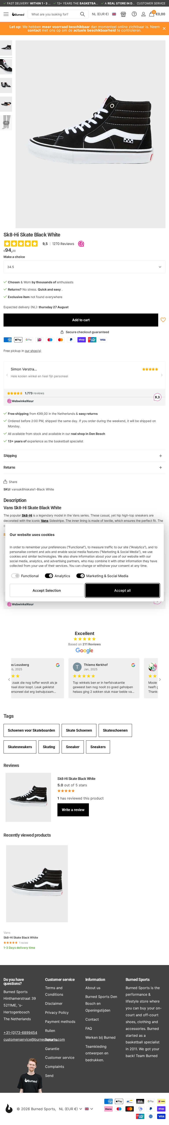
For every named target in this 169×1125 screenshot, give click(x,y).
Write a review (73, 810)
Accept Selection (47, 590)
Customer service (60, 979)
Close (164, 28)
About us (92, 988)
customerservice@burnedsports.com (34, 1039)
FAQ (88, 1028)
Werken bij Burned (100, 1037)
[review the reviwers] (48, 665)
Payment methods (60, 1021)
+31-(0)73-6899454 (20, 1032)
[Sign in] (143, 14)
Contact (92, 1019)
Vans (44, 520)
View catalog (6, 14)
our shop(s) (33, 351)
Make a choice (14, 257)
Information (95, 979)
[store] (123, 14)
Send (49, 1075)
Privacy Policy (57, 1012)
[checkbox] (25, 575)
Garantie (52, 1048)
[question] (134, 14)
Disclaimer (53, 1003)
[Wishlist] (162, 320)
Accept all (122, 590)
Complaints (54, 1066)
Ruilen (50, 1030)
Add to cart (81, 320)
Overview (149, 534)
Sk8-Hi (27, 515)
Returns (51, 1039)
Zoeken (82, 14)
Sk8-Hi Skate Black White (21, 937)
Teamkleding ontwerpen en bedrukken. (96, 1053)
